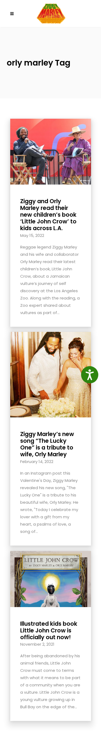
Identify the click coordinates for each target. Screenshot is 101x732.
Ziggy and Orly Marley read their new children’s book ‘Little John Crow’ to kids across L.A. (48, 214)
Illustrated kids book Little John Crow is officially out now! (48, 630)
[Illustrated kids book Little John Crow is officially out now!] (50, 578)
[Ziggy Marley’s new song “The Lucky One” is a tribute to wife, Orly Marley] (50, 374)
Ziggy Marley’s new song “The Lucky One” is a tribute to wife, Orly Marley (47, 444)
